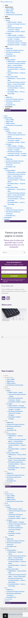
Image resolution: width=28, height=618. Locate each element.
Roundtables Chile (11, 56)
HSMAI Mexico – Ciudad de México (17, 61)
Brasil (6, 16)
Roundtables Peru (10, 105)
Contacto (7, 108)
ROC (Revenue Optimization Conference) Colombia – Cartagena (15, 413)
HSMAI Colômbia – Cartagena (15, 35)
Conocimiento (8, 106)
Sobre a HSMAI (10, 9)
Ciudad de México (10, 59)
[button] (14, 114)
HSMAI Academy (10, 12)
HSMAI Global (9, 11)
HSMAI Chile (9, 48)
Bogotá (8, 20)
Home (6, 5)
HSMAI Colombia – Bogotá (15, 22)
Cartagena (8, 33)
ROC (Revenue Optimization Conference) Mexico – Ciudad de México (16, 69)
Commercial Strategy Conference (15, 50)
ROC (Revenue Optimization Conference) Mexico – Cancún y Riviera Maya (16, 87)
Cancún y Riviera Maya (12, 76)
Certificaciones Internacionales (14, 14)
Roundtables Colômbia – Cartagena (17, 44)
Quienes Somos (9, 7)
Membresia (8, 110)
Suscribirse (14, 276)
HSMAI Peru (9, 97)
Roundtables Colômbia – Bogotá (16, 31)
